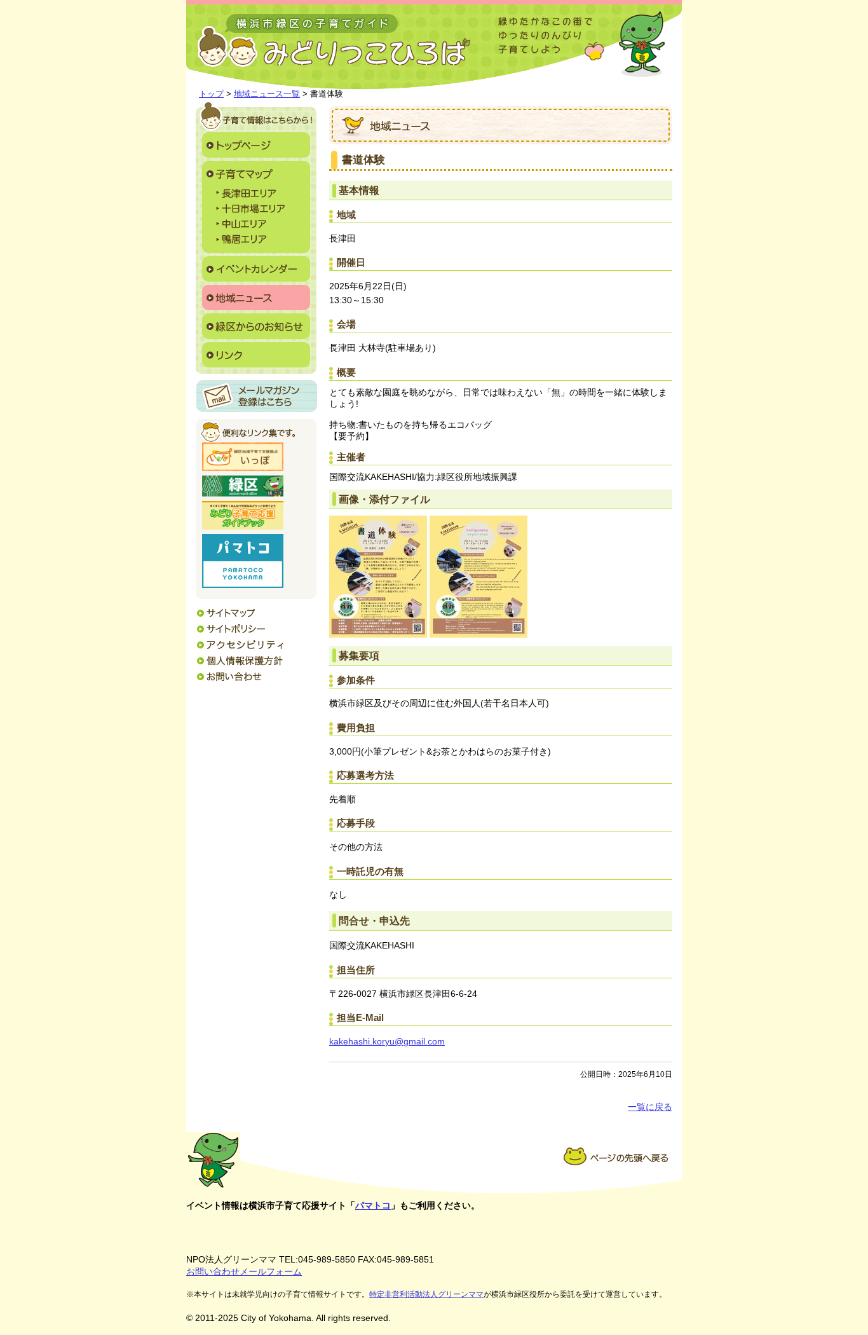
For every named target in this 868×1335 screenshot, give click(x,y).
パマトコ (373, 1205)
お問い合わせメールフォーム (244, 1271)
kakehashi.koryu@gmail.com (387, 1041)
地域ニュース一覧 (267, 94)
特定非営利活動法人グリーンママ (426, 1294)
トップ (211, 94)
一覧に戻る (650, 1107)
